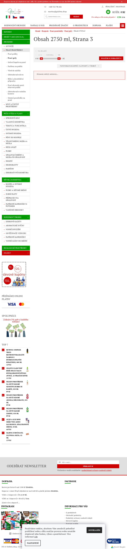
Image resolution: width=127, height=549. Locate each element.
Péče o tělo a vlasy (13, 113)
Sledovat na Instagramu (22, 533)
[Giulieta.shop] (22, 13)
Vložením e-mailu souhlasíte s (84, 470)
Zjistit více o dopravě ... (11, 503)
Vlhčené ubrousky (15, 210)
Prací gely (12, 58)
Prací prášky (12, 54)
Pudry (9, 151)
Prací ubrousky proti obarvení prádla (16, 86)
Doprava (97, 25)
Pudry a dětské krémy (16, 190)
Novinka (49, 55)
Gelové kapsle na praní (17, 62)
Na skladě (42, 51)
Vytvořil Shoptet (119, 547)
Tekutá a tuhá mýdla (16, 126)
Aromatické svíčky (15, 225)
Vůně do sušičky (14, 70)
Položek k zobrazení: (111, 58)
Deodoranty (12, 165)
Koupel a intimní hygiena (14, 185)
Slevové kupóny (72, 521)
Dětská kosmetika (12, 180)
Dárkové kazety (13, 221)
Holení (9, 161)
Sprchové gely (13, 118)
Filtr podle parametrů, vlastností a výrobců (78, 66)
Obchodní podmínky (73, 515)
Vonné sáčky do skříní (16, 241)
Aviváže (10, 46)
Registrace (120, 7)
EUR (123, 17)
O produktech (80, 25)
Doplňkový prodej (12, 217)
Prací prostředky (14, 50)
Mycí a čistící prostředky (12, 105)
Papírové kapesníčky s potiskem (16, 205)
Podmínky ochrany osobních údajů (79, 518)
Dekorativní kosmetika (17, 172)
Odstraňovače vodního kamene (17, 92)
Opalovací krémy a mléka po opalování (15, 156)
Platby (109, 25)
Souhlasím (94, 530)
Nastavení (33, 543)
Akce (40, 55)
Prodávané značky (58, 25)
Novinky (8, 32)
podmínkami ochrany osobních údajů (96, 470)
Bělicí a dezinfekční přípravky (15, 80)
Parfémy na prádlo (15, 66)
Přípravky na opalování (12, 199)
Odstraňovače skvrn (16, 74)
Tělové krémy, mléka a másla (16, 142)
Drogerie (8, 42)
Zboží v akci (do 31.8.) (14, 37)
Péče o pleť (11, 147)
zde (36, 536)
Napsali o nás (37, 25)
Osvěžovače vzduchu (16, 233)
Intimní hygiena (13, 133)
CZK (119, 17)
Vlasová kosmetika (15, 122)
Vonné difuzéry (13, 229)
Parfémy (10, 169)
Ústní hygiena (12, 129)
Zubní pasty (11, 194)
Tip (59, 55)
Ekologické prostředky (15, 248)
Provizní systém (72, 523)
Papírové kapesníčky (16, 237)
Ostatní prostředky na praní (16, 99)
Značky (7, 253)
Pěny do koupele (13, 137)
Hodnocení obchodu (15, 25)
